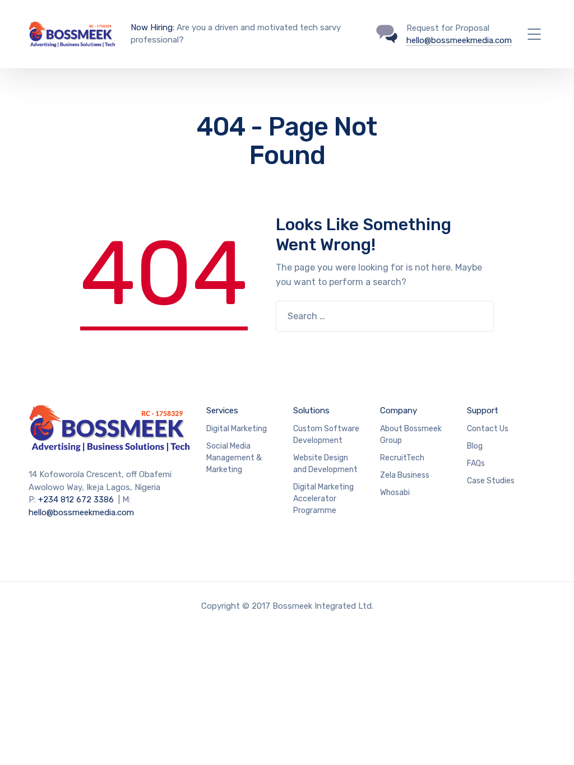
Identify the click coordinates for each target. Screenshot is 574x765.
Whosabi (395, 492)
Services (222, 410)
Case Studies (491, 481)
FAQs (476, 463)
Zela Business (404, 475)
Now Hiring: (152, 27)
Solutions (311, 410)
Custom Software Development (326, 434)
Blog (475, 446)
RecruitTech (402, 458)
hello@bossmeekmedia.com (459, 40)
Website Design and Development (325, 463)
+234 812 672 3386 (76, 500)
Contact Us (487, 428)
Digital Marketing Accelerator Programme (323, 498)
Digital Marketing (236, 428)
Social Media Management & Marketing (234, 457)
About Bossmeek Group (411, 434)
